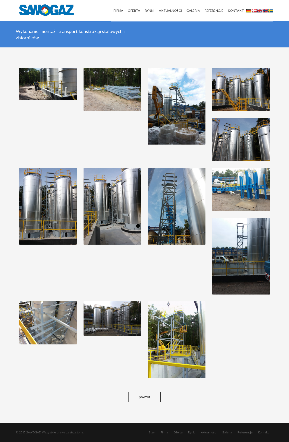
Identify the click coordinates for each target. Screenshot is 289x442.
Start (152, 432)
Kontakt (263, 432)
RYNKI (149, 10)
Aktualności (209, 432)
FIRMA (118, 10)
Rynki (192, 432)
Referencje (245, 432)
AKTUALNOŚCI (170, 10)
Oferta (178, 432)
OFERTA (134, 10)
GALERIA (193, 10)
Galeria (227, 432)
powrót (144, 397)
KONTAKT (236, 10)
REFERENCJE (214, 10)
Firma (164, 432)
